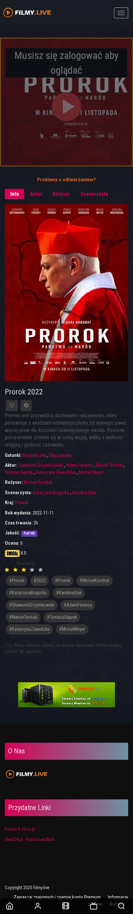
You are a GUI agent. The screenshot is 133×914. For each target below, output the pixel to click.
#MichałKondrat (94, 580)
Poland (21, 502)
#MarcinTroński (23, 617)
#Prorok (62, 580)
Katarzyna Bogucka (51, 492)
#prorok (16, 580)
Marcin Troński (109, 465)
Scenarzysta (94, 194)
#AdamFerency (78, 605)
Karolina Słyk (84, 492)
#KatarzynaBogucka (27, 593)
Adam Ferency (79, 465)
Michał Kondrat (38, 482)
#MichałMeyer (72, 629)
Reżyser (61, 194)
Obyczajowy (60, 455)
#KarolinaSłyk (69, 593)
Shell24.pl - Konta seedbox (30, 839)
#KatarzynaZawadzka (29, 629)
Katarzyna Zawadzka (56, 472)
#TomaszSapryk (62, 617)
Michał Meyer (91, 472)
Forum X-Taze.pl (20, 829)
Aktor (36, 194)
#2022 (40, 580)
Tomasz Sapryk (19, 472)
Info (14, 194)
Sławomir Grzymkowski (40, 465)
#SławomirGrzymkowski (31, 605)
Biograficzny (34, 455)
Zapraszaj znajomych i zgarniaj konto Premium (57, 897)
